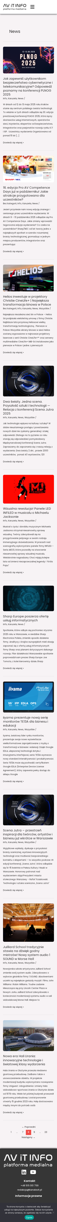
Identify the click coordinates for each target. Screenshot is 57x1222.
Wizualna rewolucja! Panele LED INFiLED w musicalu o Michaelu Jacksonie (27, 512)
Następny (28, 1137)
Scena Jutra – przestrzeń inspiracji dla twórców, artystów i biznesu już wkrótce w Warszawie (28, 834)
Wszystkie (44, 308)
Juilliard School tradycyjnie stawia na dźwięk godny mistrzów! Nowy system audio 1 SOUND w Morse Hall (26, 953)
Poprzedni (28, 1126)
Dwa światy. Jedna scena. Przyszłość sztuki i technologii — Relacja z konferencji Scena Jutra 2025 (28, 407)
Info (5, 98)
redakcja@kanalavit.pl (29, 1189)
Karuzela (12, 98)
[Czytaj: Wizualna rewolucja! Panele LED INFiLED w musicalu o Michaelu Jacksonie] (28, 489)
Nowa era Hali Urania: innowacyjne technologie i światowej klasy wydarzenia (24, 1060)
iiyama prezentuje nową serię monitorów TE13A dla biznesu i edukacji (25, 721)
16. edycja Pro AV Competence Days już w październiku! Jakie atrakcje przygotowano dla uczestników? (26, 193)
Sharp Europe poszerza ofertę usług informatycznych (25, 618)
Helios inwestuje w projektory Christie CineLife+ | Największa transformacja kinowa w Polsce (27, 300)
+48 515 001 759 (29, 1185)
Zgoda (29, 1217)
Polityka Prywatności (28, 1202)
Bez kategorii (9, 203)
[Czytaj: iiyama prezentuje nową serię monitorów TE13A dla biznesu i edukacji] (28, 696)
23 (46, 1132)
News (20, 98)
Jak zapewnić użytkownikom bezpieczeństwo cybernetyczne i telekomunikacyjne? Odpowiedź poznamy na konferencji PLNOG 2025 (28, 86)
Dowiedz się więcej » (13, 142)
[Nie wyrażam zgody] (53, 1212)
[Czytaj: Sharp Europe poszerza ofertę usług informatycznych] (28, 598)
